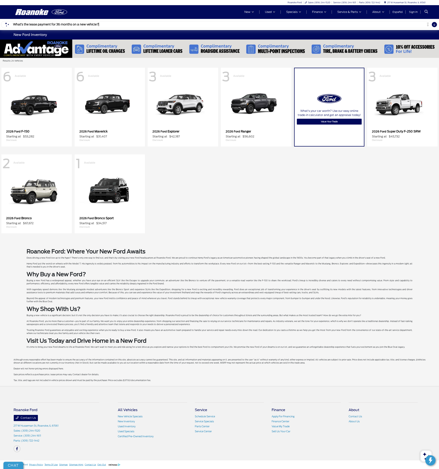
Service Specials (204, 421)
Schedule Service (205, 416)
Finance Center (280, 421)
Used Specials (126, 431)
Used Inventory (126, 426)
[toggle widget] (430, 460)
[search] (426, 12)
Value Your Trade (329, 121)
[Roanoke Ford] (43, 11)
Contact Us (28, 418)
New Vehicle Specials (130, 416)
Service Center (203, 431)
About (354, 410)
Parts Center (202, 426)
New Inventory (126, 421)
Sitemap (63, 464)
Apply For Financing (283, 416)
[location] (385, 2)
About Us (354, 421)
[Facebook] (17, 448)
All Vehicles (128, 410)
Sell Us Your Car (281, 431)
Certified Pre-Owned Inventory (135, 436)
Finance (278, 410)
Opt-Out (101, 464)
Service (201, 410)
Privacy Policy (36, 464)
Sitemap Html (76, 464)
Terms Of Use (51, 464)
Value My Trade (281, 426)
